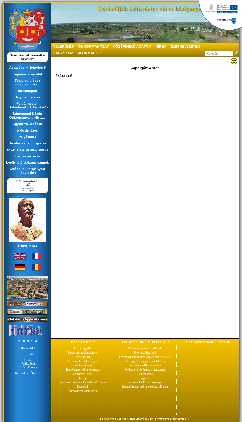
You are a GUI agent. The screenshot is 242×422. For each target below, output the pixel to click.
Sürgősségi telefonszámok (82, 352)
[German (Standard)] (20, 269)
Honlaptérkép (28, 348)
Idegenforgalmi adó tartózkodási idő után (145, 386)
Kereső (29, 354)
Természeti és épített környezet (82, 369)
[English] (20, 258)
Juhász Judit (28, 363)
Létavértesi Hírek (82, 373)
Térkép (82, 378)
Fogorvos (145, 378)
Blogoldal (82, 386)
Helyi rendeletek (82, 356)
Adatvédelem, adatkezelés (82, 390)
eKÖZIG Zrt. (34, 373)
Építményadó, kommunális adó (145, 348)
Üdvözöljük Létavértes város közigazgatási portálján (166, 8)
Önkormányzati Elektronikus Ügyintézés (27, 57)
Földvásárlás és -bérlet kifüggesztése (145, 369)
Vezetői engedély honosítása (145, 365)
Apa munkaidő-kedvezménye (145, 382)
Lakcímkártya (145, 373)
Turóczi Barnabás (29, 367)
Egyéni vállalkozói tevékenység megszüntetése (145, 356)
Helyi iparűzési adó (145, 352)
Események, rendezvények (82, 361)
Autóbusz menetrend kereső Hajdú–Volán (82, 382)
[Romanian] (36, 269)
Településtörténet (82, 365)
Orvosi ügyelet (82, 348)
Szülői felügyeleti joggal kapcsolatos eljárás (145, 361)
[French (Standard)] (36, 258)
